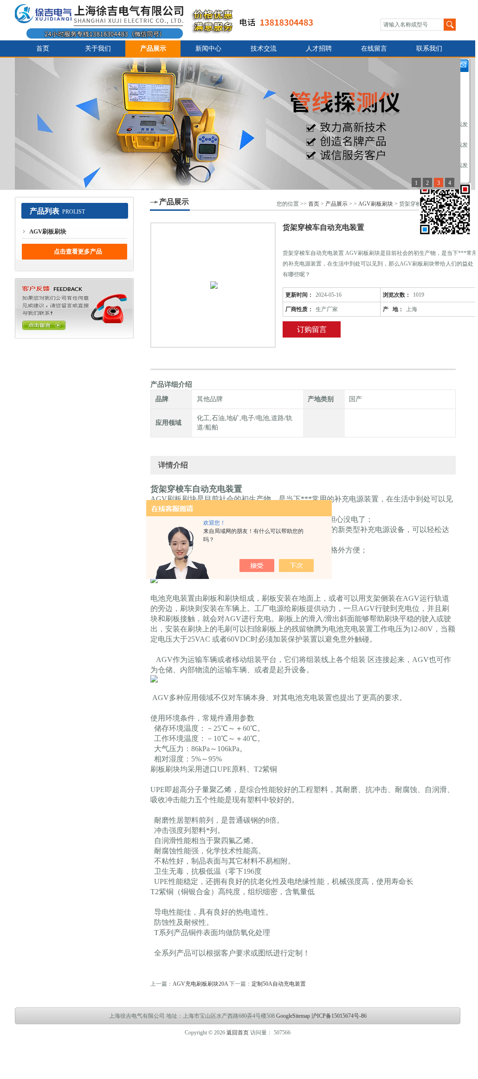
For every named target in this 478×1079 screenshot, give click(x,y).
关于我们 (98, 48)
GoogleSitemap (293, 1016)
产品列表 (44, 211)
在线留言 (374, 48)
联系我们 (429, 48)
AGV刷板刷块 (47, 231)
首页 (42, 48)
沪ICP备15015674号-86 (339, 1016)
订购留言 (312, 329)
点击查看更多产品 (78, 251)
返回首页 (237, 1032)
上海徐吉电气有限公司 (169, 20)
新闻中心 (208, 48)
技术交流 (264, 48)
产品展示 (153, 48)
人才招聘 (319, 48)
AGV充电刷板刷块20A (200, 984)
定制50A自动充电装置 (279, 984)
